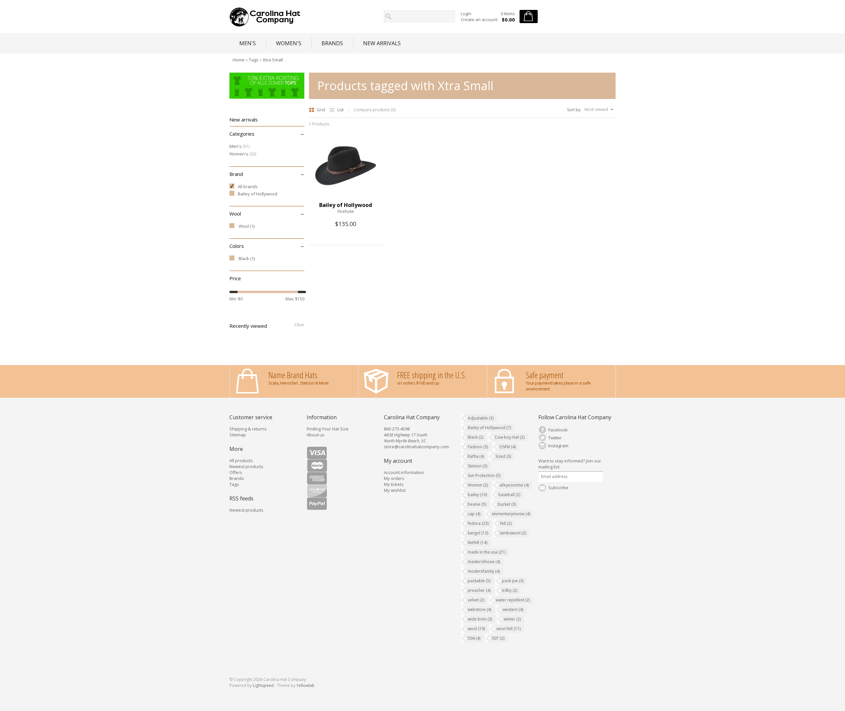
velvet (476, 600)
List (340, 110)
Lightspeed (263, 685)
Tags (253, 60)
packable (479, 581)
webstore (479, 609)
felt (506, 523)
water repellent (513, 600)
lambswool (513, 533)
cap (474, 514)
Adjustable (480, 418)
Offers (235, 472)
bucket (507, 504)
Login (466, 14)
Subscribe (558, 488)
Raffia (476, 456)
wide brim (480, 619)
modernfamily (484, 571)
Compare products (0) (374, 110)
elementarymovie (511, 514)
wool (476, 628)
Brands (332, 43)
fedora (478, 523)
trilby (509, 590)
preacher (479, 590)
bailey (477, 494)
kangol (478, 533)
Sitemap (237, 435)
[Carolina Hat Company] (304, 17)
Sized (503, 456)
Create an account (479, 19)
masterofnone (484, 561)
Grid (321, 110)
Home (239, 60)
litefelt (477, 542)
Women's (288, 43)
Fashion (478, 447)
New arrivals (382, 43)
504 (474, 638)
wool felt (508, 628)
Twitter (555, 438)
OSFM (507, 447)
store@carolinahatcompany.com (416, 447)
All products (241, 460)
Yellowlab (305, 685)
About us (315, 435)
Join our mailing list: (569, 464)
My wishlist (395, 490)
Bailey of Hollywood (489, 427)
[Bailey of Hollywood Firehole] (345, 199)
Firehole (346, 211)
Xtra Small (273, 60)
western (513, 609)
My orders (394, 478)
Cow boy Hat (509, 437)
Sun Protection (484, 475)
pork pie (513, 581)
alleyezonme (514, 485)
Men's (247, 43)
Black (475, 437)
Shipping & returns (248, 429)
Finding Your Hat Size (328, 429)
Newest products (246, 466)
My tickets (394, 484)
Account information (404, 472)
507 (498, 638)
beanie (477, 504)
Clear (299, 324)
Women (478, 485)
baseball (509, 494)
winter (512, 619)
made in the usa (486, 552)
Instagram (558, 446)
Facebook (558, 430)
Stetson (477, 466)
